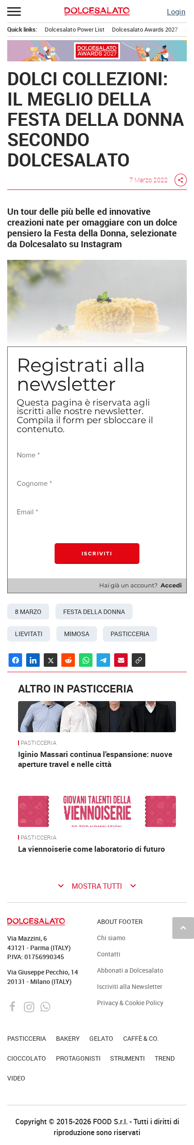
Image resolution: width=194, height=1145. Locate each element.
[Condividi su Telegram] (103, 660)
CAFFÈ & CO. (141, 1038)
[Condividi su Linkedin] (33, 660)
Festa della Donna (94, 612)
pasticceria (130, 634)
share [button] (180, 180)
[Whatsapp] (45, 1006)
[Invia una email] (121, 660)
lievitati (28, 634)
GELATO (101, 1038)
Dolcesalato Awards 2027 (145, 29)
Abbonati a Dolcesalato (130, 970)
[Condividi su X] (50, 660)
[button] (14, 11)
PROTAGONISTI (78, 1058)
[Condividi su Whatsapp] (85, 660)
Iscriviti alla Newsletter (129, 986)
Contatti (108, 954)
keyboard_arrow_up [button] (183, 927)
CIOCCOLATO (26, 1058)
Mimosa (76, 634)
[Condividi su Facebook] (15, 660)
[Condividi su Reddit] (68, 660)
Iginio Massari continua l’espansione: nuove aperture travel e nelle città (95, 759)
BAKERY (68, 1038)
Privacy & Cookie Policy (130, 1002)
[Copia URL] (138, 660)
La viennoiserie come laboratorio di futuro (92, 849)
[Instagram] (30, 1006)
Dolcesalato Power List (75, 29)
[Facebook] (13, 1006)
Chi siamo (111, 937)
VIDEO (16, 1078)
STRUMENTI (127, 1058)
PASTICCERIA (38, 743)
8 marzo (28, 612)
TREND (165, 1058)
